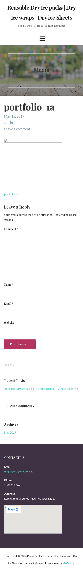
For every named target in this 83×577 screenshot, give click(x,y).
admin (8, 122)
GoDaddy (69, 563)
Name (8, 284)
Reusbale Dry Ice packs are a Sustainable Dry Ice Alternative (41, 388)
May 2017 (10, 432)
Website (9, 322)
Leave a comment (17, 129)
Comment (11, 229)
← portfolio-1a (9, 194)
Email (8, 303)
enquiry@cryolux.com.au (18, 471)
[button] (42, 38)
